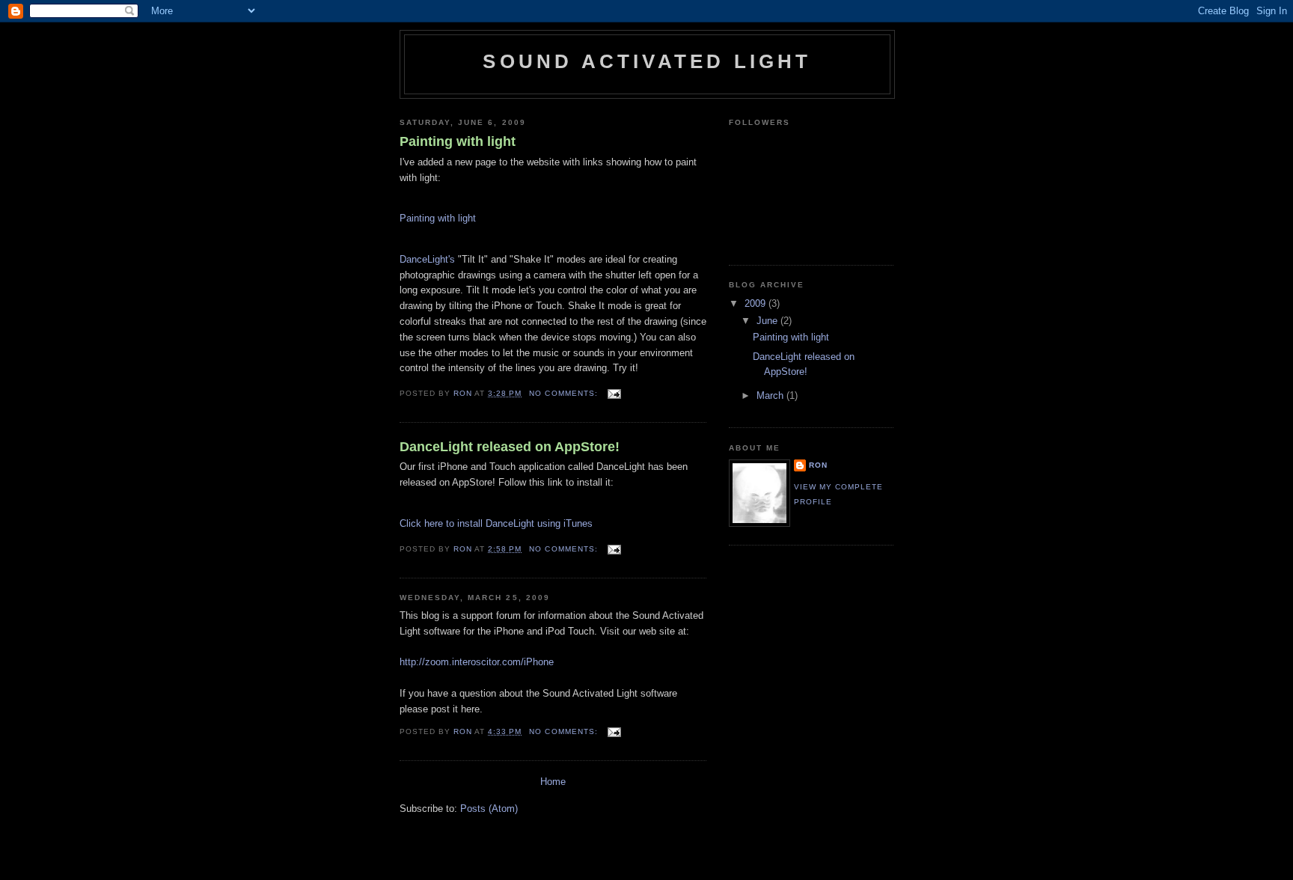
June (768, 320)
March (771, 395)
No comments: (564, 393)
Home (553, 781)
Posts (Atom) (489, 808)
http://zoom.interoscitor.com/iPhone (477, 661)
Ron (818, 465)
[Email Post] (614, 393)
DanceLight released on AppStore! (510, 446)
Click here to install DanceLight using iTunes (496, 523)
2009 (756, 303)
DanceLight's (427, 259)
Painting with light (458, 141)
